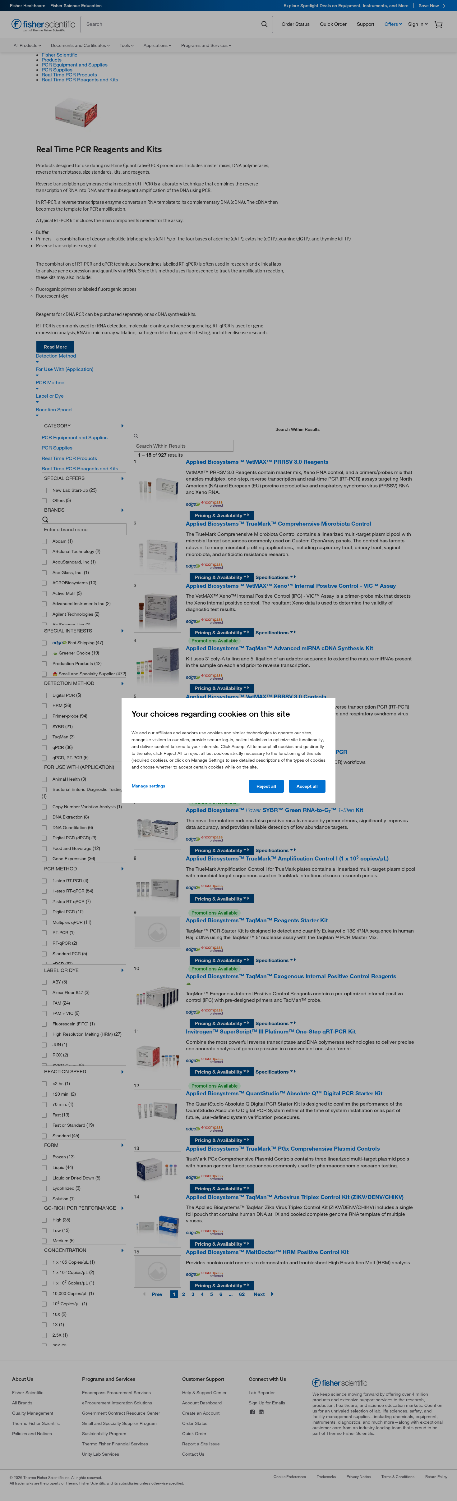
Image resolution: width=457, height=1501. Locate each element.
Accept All (307, 786)
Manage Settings (148, 786)
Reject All (266, 786)
